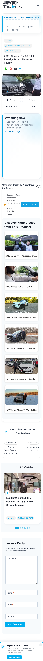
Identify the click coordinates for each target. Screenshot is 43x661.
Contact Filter (30, 204)
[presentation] (22, 483)
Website (10, 616)
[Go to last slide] (7, 493)
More (9, 41)
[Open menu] (38, 5)
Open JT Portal (14, 657)
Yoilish (12, 518)
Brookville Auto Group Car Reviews (19, 46)
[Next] (37, 493)
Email (10, 604)
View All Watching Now (30, 17)
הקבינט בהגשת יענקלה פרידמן (32, 446)
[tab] (16, 528)
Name (10, 593)
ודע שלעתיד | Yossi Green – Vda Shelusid (10, 448)
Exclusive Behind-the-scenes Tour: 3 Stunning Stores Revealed (20, 502)
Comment (12, 558)
